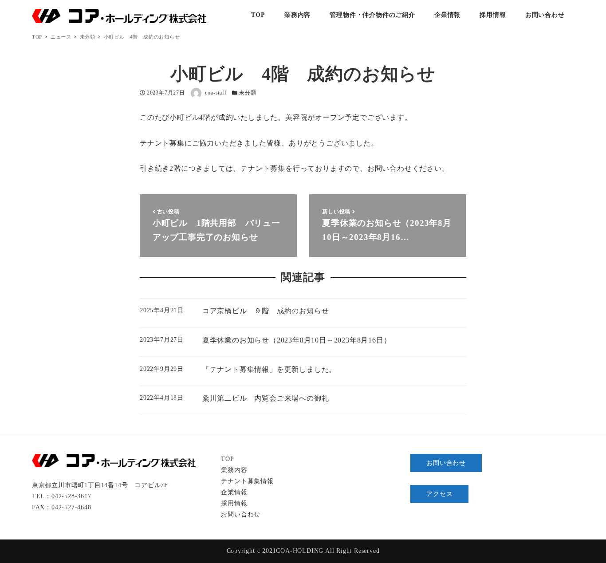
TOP (227, 459)
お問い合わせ (240, 514)
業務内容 (234, 470)
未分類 (247, 93)
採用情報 (234, 503)
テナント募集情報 (247, 481)
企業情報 (234, 492)
